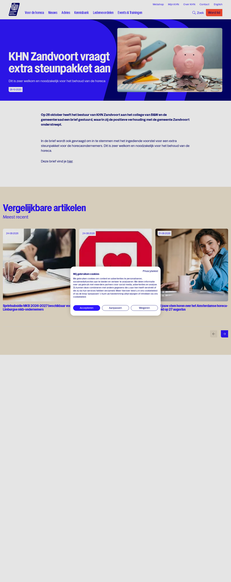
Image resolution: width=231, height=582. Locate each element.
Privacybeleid (150, 271)
